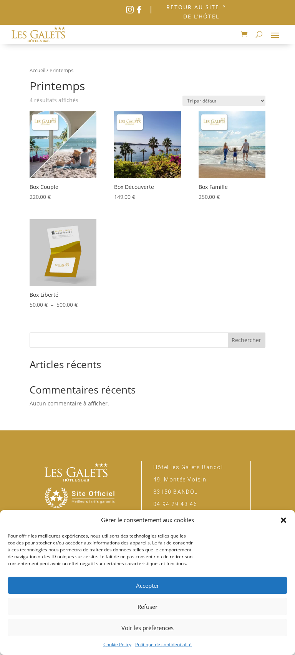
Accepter (147, 585)
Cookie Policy (117, 644)
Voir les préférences (147, 628)
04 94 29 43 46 (175, 504)
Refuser (147, 606)
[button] (283, 520)
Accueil (37, 70)
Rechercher (246, 340)
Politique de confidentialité (163, 644)
